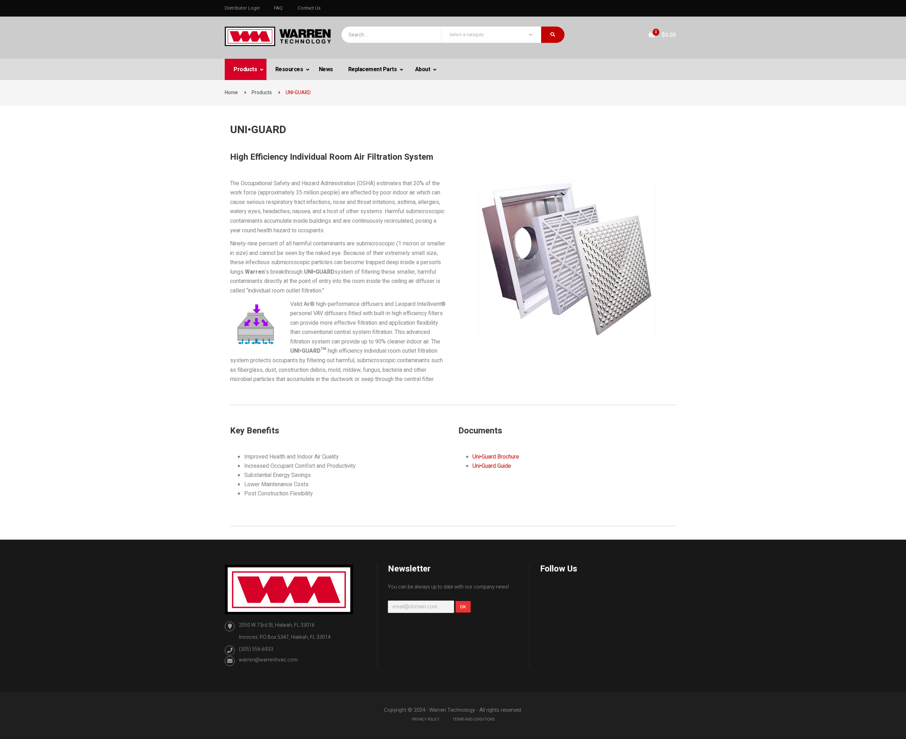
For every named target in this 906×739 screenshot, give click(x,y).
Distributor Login (242, 8)
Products (246, 69)
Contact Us (309, 8)
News (326, 69)
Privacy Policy (426, 719)
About (423, 69)
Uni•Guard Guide (491, 466)
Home (231, 92)
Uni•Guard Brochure (495, 457)
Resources (289, 69)
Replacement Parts (373, 69)
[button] (662, 35)
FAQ (278, 8)
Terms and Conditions (473, 719)
